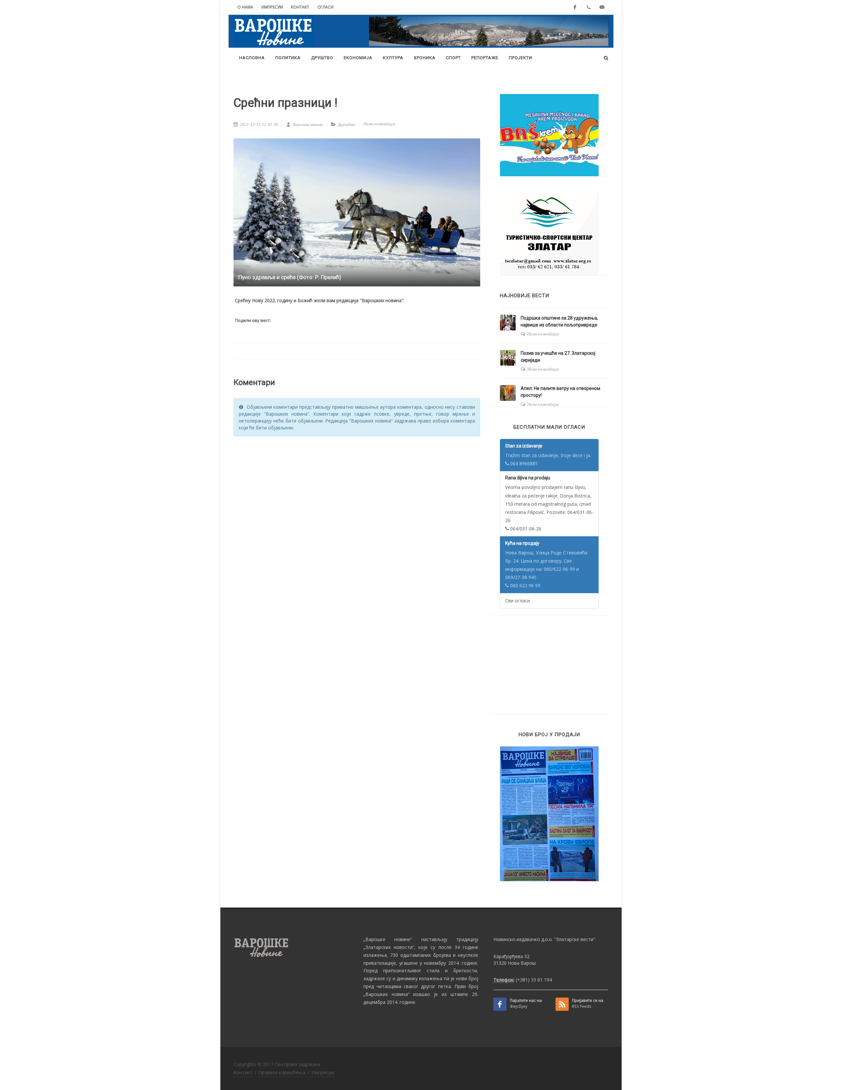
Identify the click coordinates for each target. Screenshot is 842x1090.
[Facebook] (575, 7)
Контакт (300, 7)
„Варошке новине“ (387, 939)
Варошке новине (307, 124)
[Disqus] (357, 525)
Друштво (347, 124)
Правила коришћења (282, 1072)
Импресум (272, 7)
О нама (245, 7)
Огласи (325, 7)
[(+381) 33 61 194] (588, 7)
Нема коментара (379, 123)
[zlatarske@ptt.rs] (601, 7)
